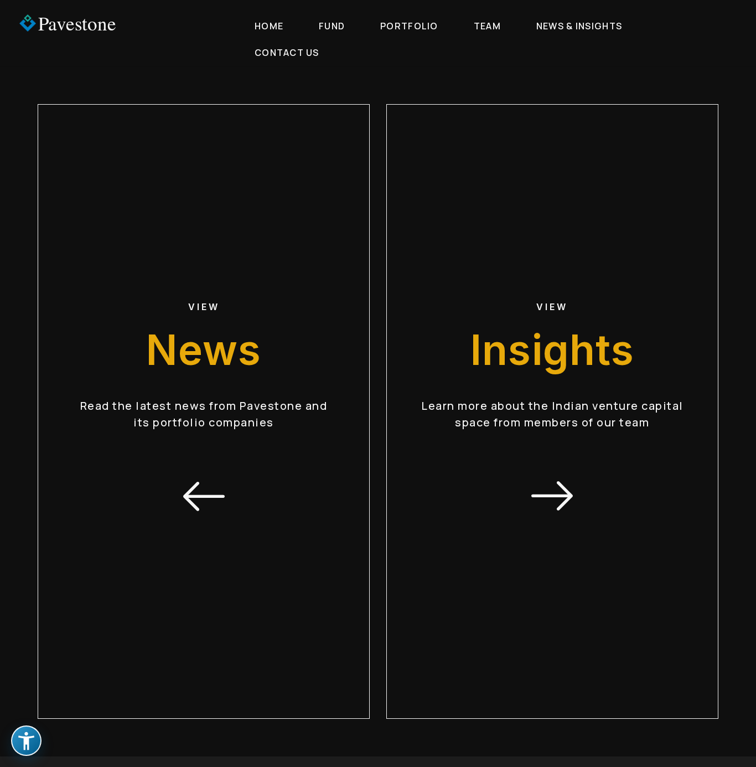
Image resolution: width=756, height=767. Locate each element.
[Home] (27, 23)
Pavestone (77, 23)
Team (487, 26)
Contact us (287, 53)
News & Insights (579, 26)
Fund (332, 26)
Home (269, 26)
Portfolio (409, 26)
